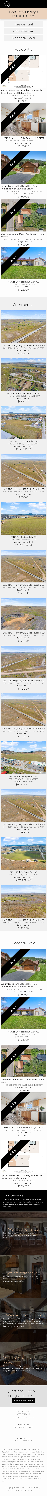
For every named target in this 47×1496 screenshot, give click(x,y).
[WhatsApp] (26, 16)
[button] (21, 85)
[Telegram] (30, 16)
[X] (20, 16)
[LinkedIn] (23, 16)
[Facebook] (16, 16)
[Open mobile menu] (40, 4)
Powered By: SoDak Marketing (19, 1490)
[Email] (33, 16)
